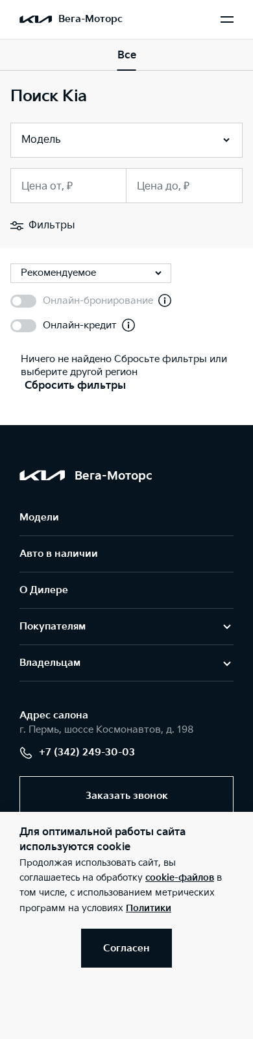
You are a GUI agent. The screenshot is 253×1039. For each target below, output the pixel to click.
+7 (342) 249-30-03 (87, 752)
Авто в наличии (58, 554)
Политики (148, 908)
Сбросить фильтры (75, 386)
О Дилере (43, 590)
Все (126, 55)
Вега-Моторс (90, 19)
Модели (39, 517)
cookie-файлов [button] (179, 877)
